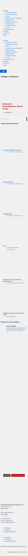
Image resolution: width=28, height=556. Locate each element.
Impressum (8, 528)
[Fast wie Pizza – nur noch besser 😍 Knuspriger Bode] (14, 465)
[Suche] (26, 119)
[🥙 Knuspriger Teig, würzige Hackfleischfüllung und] (14, 356)
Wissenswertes (10, 24)
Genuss (8, 16)
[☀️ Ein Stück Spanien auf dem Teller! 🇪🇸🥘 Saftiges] (14, 340)
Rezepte (6, 31)
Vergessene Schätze (11, 22)
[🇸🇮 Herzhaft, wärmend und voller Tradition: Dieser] (14, 371)
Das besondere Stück (11, 14)
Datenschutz (8, 530)
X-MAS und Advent (11, 25)
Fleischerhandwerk (9, 29)
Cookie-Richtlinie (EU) (10, 531)
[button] (14, 39)
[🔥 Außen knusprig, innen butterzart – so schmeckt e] (14, 449)
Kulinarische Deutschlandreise (14, 18)
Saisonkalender (10, 20)
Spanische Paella (8, 182)
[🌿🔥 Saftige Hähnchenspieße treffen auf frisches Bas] (14, 387)
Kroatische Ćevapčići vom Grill (12, 150)
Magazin (6, 10)
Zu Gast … (8, 27)
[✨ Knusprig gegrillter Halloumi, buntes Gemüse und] (14, 434)
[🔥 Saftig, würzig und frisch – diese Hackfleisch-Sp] (14, 403)
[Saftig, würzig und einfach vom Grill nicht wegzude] (14, 418)
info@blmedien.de (10, 522)
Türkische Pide (7, 214)
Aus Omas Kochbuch (11, 12)
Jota (4, 246)
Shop (5, 35)
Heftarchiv (7, 33)
